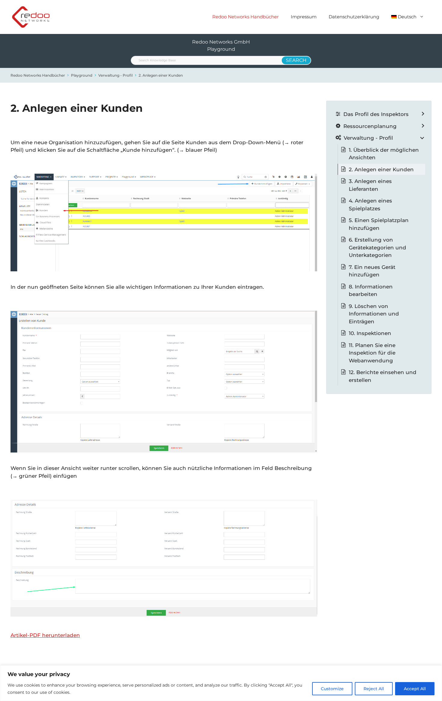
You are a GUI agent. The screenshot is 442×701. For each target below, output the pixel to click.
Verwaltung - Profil (115, 75)
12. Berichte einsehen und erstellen (382, 376)
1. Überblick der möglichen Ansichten (384, 154)
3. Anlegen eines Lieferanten (370, 185)
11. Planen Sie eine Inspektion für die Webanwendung (372, 353)
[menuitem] (407, 17)
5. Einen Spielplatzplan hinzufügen (379, 224)
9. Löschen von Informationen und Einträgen (374, 314)
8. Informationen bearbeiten (371, 290)
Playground (81, 75)
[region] (221, 683)
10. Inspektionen (370, 333)
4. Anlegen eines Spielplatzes (370, 205)
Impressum (304, 17)
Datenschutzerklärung (354, 17)
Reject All (374, 688)
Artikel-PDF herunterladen (45, 635)
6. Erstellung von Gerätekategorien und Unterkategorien (377, 247)
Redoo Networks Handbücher (245, 17)
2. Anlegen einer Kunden (161, 75)
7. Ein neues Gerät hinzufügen (372, 271)
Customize (332, 688)
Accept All (415, 688)
